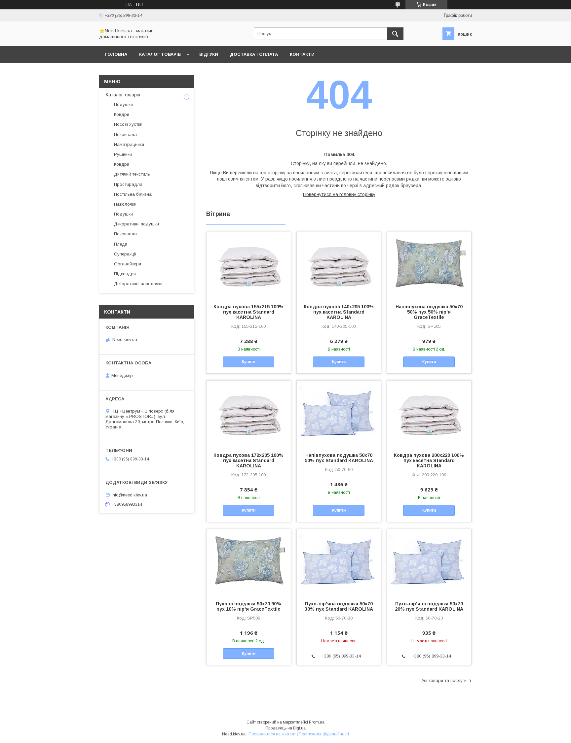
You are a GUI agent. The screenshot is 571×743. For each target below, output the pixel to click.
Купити (248, 361)
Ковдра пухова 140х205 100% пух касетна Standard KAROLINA (339, 312)
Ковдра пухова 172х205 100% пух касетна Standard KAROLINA (248, 460)
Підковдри (125, 273)
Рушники (123, 154)
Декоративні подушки (136, 223)
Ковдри (121, 114)
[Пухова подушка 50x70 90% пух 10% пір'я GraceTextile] (249, 562)
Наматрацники (129, 144)
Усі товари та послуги (444, 680)
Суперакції (125, 254)
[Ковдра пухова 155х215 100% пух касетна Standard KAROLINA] (249, 265)
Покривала (125, 134)
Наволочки (125, 204)
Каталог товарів (160, 54)
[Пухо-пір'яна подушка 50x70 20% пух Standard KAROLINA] (429, 562)
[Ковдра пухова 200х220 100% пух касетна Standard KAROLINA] (429, 414)
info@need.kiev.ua (129, 494)
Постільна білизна (133, 194)
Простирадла (128, 184)
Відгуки (208, 54)
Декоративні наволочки (138, 283)
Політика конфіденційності (324, 734)
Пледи (120, 244)
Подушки (123, 104)
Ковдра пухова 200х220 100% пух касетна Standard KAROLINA (429, 460)
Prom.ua (316, 722)
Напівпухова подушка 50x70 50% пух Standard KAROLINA (339, 458)
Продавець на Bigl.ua (285, 728)
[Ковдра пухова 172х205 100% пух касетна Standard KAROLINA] (249, 414)
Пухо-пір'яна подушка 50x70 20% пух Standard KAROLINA (429, 606)
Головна (116, 54)
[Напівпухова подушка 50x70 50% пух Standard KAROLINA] (339, 414)
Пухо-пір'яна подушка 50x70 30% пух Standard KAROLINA (339, 606)
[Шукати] (395, 33)
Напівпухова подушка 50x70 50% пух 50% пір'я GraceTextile (429, 312)
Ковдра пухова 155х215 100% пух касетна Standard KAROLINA (248, 312)
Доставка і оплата (254, 54)
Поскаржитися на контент (272, 734)
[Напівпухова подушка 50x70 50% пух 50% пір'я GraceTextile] (429, 265)
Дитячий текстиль (132, 174)
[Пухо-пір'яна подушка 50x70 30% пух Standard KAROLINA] (339, 562)
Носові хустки (128, 124)
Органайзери (127, 263)
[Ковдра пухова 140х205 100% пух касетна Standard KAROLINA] (339, 265)
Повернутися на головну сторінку (339, 194)
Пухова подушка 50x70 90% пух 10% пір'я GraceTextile (248, 606)
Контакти (302, 54)
